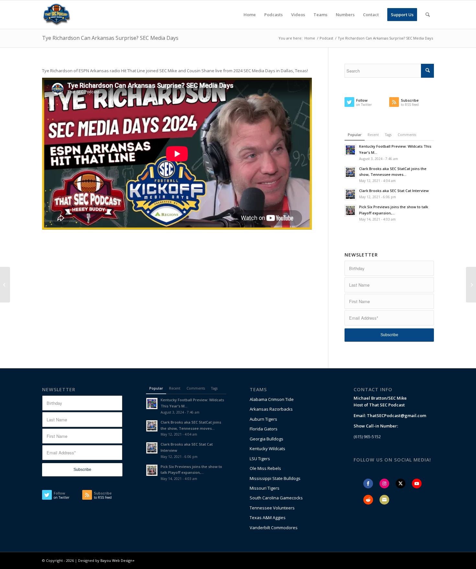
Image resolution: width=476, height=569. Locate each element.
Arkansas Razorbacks (271, 409)
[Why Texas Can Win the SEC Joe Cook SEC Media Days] (471, 284)
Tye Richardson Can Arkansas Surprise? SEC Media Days (110, 37)
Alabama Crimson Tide (272, 399)
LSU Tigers (260, 458)
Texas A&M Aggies (268, 517)
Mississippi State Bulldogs (275, 478)
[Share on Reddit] (368, 500)
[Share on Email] (384, 500)
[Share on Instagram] (384, 483)
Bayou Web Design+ (117, 560)
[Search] (427, 14)
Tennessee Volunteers (272, 508)
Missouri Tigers (264, 488)
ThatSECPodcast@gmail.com (396, 415)
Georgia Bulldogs (266, 439)
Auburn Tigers (263, 419)
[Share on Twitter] (400, 483)
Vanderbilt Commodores (274, 527)
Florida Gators (264, 429)
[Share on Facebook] (368, 483)
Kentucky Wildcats (267, 448)
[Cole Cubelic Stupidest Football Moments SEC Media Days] (5, 284)
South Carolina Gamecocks (276, 498)
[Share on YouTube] (417, 483)
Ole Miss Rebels (265, 468)
